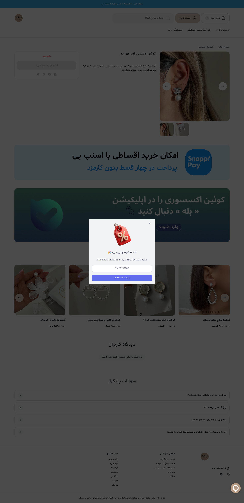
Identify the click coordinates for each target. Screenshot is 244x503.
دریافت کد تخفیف (122, 278)
